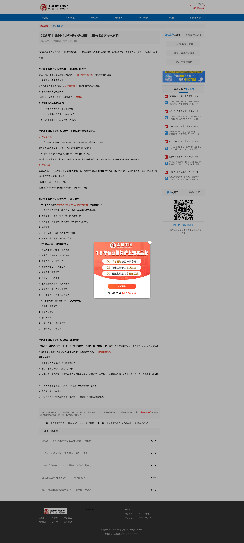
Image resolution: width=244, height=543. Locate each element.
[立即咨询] (122, 261)
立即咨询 (122, 286)
